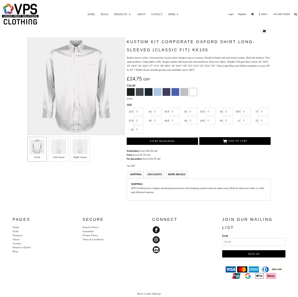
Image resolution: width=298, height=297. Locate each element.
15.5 (202, 111)
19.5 (202, 120)
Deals (16, 231)
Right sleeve (80, 157)
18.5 (166, 120)
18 (149, 120)
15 (185, 111)
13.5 (131, 111)
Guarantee (88, 231)
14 (149, 111)
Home (16, 227)
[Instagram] (156, 239)
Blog (15, 251)
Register (242, 14)
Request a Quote (22, 247)
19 (185, 120)
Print (129, 155)
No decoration (134, 158)
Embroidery (133, 151)
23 (132, 129)
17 (256, 111)
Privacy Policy (90, 235)
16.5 (238, 111)
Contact (17, 243)
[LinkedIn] (156, 249)
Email (225, 235)
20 (221, 120)
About (16, 239)
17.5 (131, 120)
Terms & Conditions (93, 239)
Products (18, 235)
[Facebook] (156, 229)
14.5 (166, 111)
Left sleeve (58, 157)
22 (256, 120)
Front (37, 157)
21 (239, 120)
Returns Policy (91, 227)
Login (230, 14)
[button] (122, 14)
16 (221, 111)
